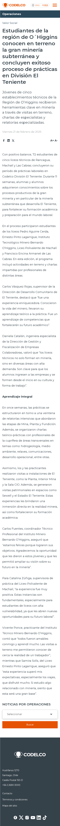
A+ (52, 140)
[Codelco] (13, 5)
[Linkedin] (8, 140)
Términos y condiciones (14, 799)
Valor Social (9, 22)
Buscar (30, 724)
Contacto (7, 793)
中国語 (45, 5)
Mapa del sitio (9, 805)
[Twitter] (13, 140)
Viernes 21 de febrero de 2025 (21, 131)
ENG (37, 5)
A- (56, 140)
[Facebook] (3, 140)
